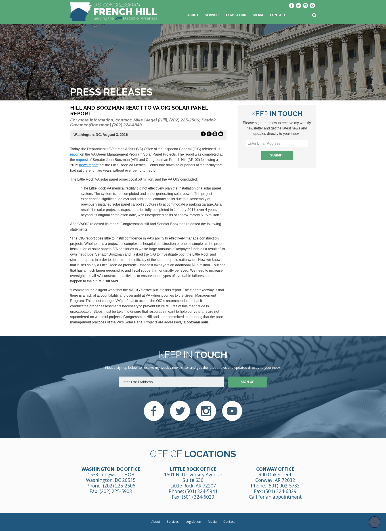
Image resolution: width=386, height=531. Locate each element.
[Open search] (314, 16)
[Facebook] (291, 6)
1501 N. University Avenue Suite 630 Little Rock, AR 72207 (193, 480)
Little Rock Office (193, 469)
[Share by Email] (220, 134)
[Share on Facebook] (203, 134)
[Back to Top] (374, 522)
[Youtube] (312, 6)
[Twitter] (298, 6)
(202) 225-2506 (119, 486)
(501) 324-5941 (201, 491)
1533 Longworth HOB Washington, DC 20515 (111, 477)
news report (88, 165)
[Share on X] (209, 134)
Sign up (247, 382)
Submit (276, 155)
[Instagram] (305, 6)
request (82, 160)
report (74, 154)
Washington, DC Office (111, 469)
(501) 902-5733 (283, 486)
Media (258, 15)
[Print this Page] (214, 134)
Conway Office (275, 469)
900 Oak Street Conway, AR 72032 (275, 477)
